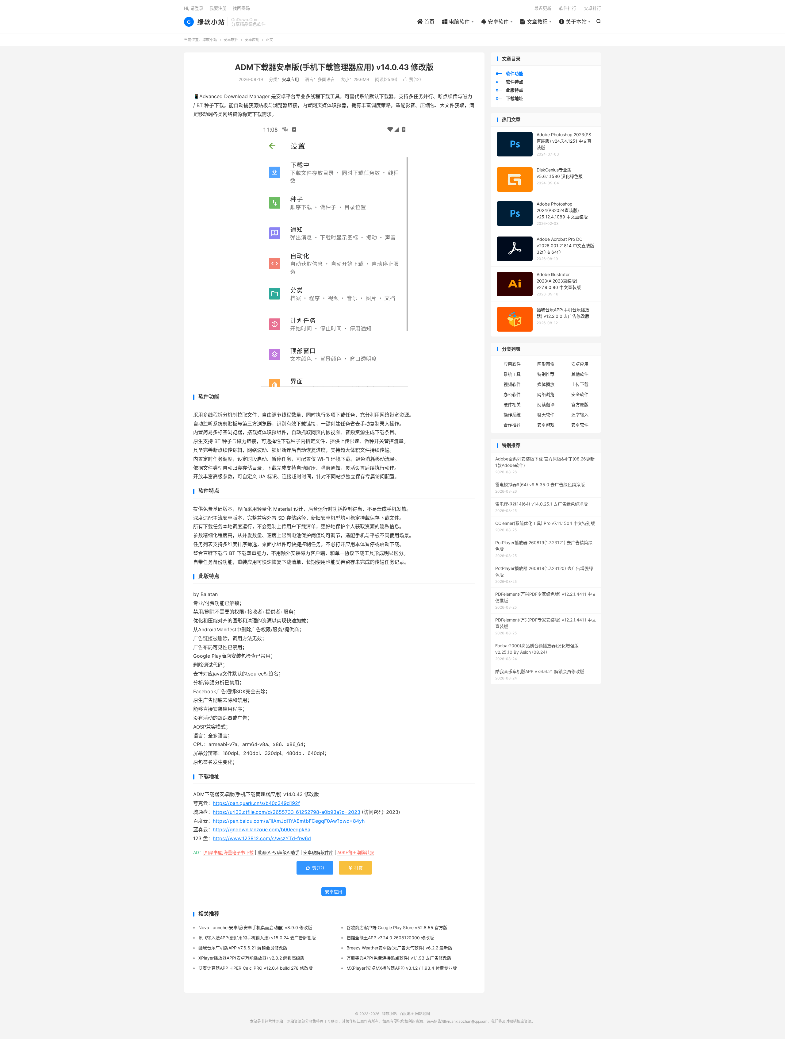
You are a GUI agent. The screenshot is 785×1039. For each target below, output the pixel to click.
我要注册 (218, 8)
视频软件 (512, 384)
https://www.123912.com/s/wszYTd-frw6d (262, 838)
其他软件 (579, 374)
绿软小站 (204, 22)
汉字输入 (579, 414)
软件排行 (567, 8)
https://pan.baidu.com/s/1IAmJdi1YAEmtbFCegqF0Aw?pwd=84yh (289, 821)
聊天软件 (545, 414)
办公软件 (512, 394)
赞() (412, 79)
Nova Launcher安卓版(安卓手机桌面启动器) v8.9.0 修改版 (255, 927)
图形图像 (545, 364)
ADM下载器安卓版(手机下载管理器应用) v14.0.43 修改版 (334, 67)
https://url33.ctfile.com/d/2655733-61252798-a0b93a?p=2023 (286, 812)
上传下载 (579, 384)
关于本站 (573, 22)
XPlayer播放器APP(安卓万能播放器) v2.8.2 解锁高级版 (251, 957)
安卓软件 (495, 22)
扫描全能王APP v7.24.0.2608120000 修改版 (390, 937)
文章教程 (534, 22)
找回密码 (241, 8)
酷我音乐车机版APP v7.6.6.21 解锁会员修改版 (242, 947)
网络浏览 (545, 394)
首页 (426, 22)
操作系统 (512, 414)
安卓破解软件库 (318, 852)
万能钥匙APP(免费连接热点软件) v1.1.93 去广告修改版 (399, 957)
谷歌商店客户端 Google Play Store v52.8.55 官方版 (397, 927)
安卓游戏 (545, 424)
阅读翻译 (545, 404)
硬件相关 (512, 404)
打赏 (355, 867)
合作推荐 (512, 424)
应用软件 (512, 364)
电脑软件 (456, 22)
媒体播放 (545, 384)
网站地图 (422, 1013)
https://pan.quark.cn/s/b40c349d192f (256, 803)
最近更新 (542, 8)
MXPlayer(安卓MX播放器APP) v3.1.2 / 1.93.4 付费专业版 (402, 968)
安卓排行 (592, 8)
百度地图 (407, 1013)
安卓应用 (252, 39)
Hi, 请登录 (193, 8)
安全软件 (579, 394)
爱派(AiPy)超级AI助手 (278, 852)
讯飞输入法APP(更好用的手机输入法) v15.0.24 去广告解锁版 (257, 937)
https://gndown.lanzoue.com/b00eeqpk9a (261, 829)
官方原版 (579, 404)
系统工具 (512, 374)
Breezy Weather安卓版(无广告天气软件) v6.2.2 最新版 (399, 947)
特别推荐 (545, 374)
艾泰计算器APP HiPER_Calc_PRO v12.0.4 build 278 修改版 (255, 968)
